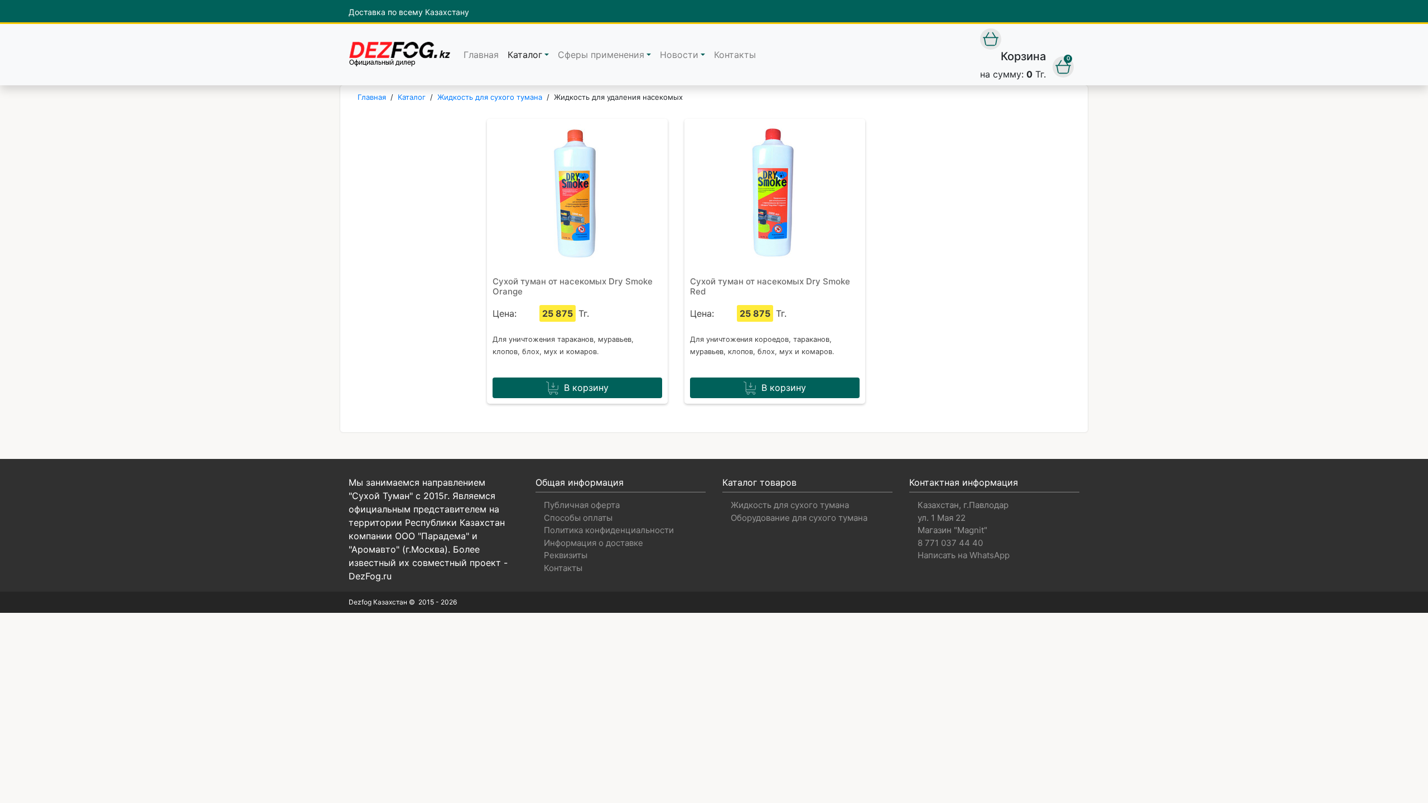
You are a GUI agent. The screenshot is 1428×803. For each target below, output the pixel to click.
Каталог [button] (525, 54)
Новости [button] (679, 54)
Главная (481, 54)
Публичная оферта (582, 505)
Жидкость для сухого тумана (790, 505)
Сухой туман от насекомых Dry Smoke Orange (573, 287)
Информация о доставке (593, 543)
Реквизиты (565, 555)
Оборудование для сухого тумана (799, 517)
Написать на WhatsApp (964, 555)
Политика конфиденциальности (609, 530)
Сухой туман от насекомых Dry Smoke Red (770, 287)
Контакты (735, 54)
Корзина (1023, 56)
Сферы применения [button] (601, 54)
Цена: (505, 313)
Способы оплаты (578, 517)
